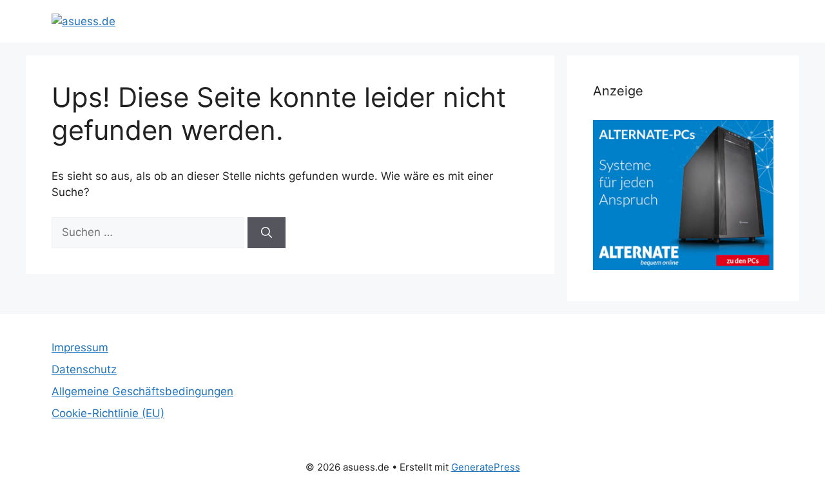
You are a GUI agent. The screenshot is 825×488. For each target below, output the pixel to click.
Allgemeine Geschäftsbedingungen (142, 391)
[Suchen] (267, 232)
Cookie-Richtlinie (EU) (108, 413)
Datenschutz (84, 369)
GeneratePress (485, 467)
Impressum (80, 347)
